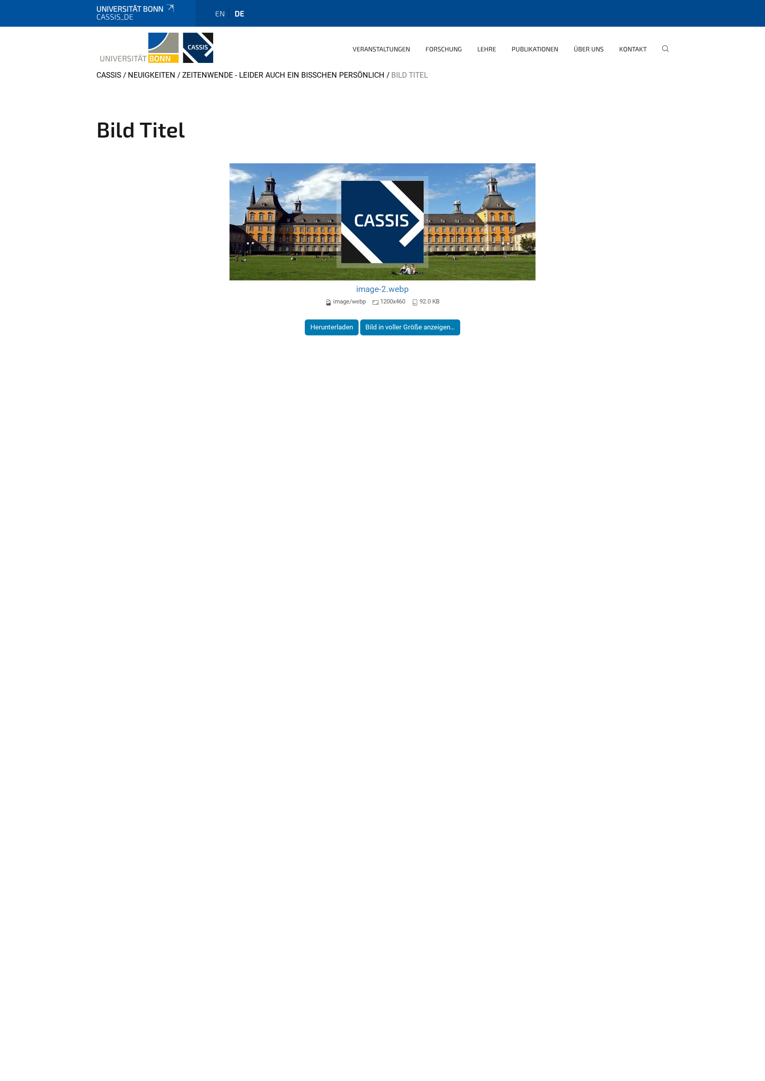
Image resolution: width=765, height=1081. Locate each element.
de (239, 13)
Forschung (444, 49)
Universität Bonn (129, 8)
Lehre (486, 49)
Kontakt (633, 49)
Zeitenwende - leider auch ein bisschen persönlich (283, 75)
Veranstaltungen (381, 49)
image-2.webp (382, 289)
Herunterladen (331, 327)
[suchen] (662, 54)
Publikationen (535, 49)
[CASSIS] (154, 48)
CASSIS (108, 75)
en (220, 13)
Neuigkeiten (151, 75)
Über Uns (589, 49)
